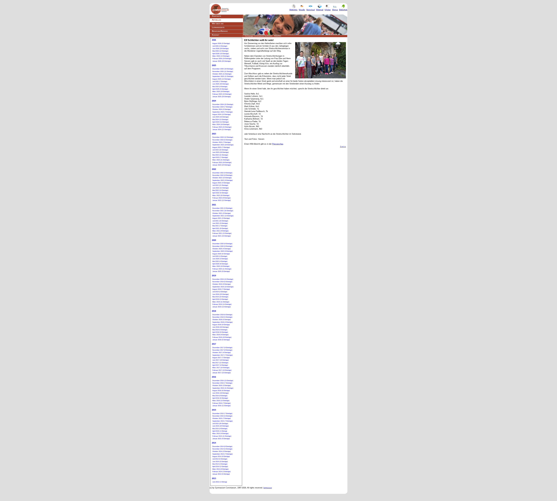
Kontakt (215, 35)
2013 (214, 478)
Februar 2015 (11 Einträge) (221, 436)
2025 (214, 65)
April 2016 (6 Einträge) (220, 398)
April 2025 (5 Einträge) (220, 89)
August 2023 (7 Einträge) (221, 147)
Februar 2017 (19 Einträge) (222, 370)
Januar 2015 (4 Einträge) (221, 438)
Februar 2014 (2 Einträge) (221, 471)
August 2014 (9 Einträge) (221, 456)
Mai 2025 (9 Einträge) (219, 86)
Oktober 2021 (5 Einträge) (221, 213)
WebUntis (293, 10)
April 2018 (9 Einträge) (220, 332)
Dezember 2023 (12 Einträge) (222, 137)
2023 (214, 134)
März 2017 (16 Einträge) (220, 367)
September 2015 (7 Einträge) (222, 421)
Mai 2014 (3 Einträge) (219, 464)
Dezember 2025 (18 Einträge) (222, 69)
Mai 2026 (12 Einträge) (220, 51)
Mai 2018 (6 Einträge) (219, 330)
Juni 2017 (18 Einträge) (220, 360)
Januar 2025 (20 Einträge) (221, 96)
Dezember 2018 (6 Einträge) (222, 314)
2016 (214, 377)
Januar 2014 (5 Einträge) (221, 474)
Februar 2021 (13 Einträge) (222, 233)
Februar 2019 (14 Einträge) (222, 304)
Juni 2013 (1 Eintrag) (219, 482)
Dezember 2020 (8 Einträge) (222, 243)
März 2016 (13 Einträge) (220, 400)
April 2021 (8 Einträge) (220, 228)
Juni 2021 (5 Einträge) (220, 223)
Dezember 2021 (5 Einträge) (222, 208)
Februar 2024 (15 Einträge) (222, 127)
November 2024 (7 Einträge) (222, 107)
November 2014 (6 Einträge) (222, 449)
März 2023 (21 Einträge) (220, 160)
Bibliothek (343, 10)
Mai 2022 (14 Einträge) (220, 190)
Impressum (267, 488)
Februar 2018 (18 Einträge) (222, 337)
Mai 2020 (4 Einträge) (219, 261)
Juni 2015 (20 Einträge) (220, 426)
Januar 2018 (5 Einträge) (221, 340)
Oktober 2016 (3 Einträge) (221, 385)
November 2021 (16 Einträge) (222, 211)
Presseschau (277, 144)
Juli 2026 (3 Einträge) (219, 46)
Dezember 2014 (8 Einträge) (222, 446)
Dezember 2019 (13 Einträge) (222, 279)
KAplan (328, 10)
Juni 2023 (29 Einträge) (220, 152)
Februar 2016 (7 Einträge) (221, 403)
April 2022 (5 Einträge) (220, 193)
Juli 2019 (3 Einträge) (219, 292)
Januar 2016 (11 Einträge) (221, 405)
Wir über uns (218, 23)
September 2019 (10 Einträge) (223, 287)
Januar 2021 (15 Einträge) (221, 236)
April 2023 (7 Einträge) (220, 157)
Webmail (319, 10)
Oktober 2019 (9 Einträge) (221, 284)
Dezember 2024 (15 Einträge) (222, 104)
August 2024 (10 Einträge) (221, 114)
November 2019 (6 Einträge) (222, 282)
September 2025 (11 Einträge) (222, 76)
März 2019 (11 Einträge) (220, 302)
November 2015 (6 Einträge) (222, 416)
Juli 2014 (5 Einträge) (219, 459)
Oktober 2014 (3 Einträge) (221, 451)
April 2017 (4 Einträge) (220, 365)
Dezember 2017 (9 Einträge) (222, 347)
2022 (214, 169)
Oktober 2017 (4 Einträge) (221, 352)
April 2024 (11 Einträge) (220, 122)
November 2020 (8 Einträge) (222, 246)
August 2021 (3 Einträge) (221, 218)
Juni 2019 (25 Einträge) (220, 294)
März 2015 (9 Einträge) (220, 433)
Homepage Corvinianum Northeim (258, 36)
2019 (214, 276)
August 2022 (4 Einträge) (221, 183)
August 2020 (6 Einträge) (221, 254)
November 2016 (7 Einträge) (222, 383)
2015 (214, 410)
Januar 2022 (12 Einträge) (221, 200)
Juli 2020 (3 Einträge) (219, 256)
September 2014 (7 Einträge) (222, 454)
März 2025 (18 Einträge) (220, 91)
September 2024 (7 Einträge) (222, 112)
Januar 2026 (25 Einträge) (221, 61)
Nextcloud (310, 10)
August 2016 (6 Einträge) (221, 390)
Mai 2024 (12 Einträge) (220, 119)
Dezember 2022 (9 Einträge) (222, 173)
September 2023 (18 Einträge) (223, 145)
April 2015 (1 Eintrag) (219, 431)
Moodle (302, 10)
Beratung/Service (220, 31)
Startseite (216, 16)
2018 (214, 311)
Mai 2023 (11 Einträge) (220, 155)
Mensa (335, 10)
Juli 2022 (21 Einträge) (220, 185)
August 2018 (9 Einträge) (221, 324)
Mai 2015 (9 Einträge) (219, 428)
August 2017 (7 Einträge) (221, 357)
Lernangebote (218, 27)
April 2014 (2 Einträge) (220, 466)
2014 (214, 443)
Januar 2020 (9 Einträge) (221, 271)
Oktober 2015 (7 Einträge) (221, 418)
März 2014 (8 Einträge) (220, 469)
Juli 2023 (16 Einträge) (220, 150)
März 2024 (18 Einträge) (220, 124)
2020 (214, 240)
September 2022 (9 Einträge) (222, 180)
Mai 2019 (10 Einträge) (220, 297)
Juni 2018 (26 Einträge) (220, 327)
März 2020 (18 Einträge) (220, 266)
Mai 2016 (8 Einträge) (219, 395)
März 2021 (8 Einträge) (220, 231)
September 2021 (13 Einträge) (223, 216)
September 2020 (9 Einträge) (222, 251)
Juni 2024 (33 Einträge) (220, 117)
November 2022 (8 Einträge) (222, 175)
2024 (214, 101)
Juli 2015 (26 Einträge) (220, 423)
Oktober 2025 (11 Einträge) (222, 74)
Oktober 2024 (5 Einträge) (221, 109)
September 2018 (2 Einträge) (222, 322)
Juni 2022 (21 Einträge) (220, 188)
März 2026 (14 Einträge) (220, 56)
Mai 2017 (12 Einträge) (220, 363)
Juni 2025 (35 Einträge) (220, 84)
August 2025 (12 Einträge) (221, 79)
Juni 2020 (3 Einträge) (220, 259)
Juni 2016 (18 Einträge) (220, 393)
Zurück (343, 146)
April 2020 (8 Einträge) (220, 264)
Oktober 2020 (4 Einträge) (221, 249)
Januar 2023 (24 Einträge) (221, 165)
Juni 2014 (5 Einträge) (220, 461)
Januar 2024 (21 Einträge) (221, 129)
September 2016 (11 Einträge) (222, 388)
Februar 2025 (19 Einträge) (222, 94)
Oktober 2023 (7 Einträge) (221, 142)
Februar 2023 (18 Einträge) (222, 162)
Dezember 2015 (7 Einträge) (222, 413)
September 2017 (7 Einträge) (222, 355)
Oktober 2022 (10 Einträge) (222, 178)
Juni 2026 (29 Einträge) (220, 48)
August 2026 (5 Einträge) (221, 43)
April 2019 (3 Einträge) (220, 299)
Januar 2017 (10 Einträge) (221, 373)
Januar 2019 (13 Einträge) (221, 307)
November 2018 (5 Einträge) (222, 317)
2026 (214, 40)
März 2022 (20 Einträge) (220, 195)
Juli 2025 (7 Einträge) (219, 81)
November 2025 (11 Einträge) (222, 71)
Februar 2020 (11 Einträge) (221, 269)
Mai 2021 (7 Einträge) (219, 226)
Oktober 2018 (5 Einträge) (221, 319)
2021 (214, 205)
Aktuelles (216, 19)
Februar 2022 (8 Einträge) (221, 198)
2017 (214, 344)
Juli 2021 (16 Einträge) (220, 221)
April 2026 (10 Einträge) (220, 53)
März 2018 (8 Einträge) (220, 335)
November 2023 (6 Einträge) (222, 140)
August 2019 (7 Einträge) (221, 289)
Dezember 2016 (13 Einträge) (222, 380)
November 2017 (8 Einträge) (222, 350)
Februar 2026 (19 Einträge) (222, 58)
